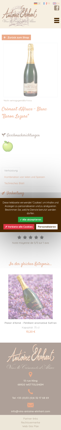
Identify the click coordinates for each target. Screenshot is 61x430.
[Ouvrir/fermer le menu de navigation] (56, 20)
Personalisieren (47, 226)
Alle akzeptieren (31, 219)
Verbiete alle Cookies (20, 226)
